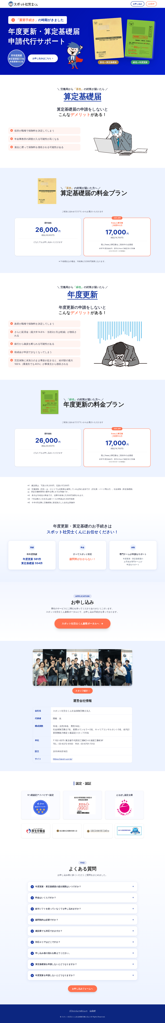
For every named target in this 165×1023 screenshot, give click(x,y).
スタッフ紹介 (82, 690)
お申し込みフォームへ (82, 988)
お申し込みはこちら (42, 58)
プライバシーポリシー (78, 1011)
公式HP (151, 4)
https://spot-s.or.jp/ (62, 759)
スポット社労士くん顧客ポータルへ (82, 623)
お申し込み (137, 4)
